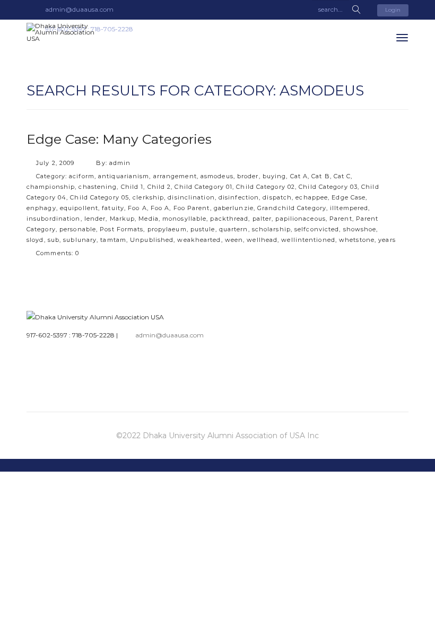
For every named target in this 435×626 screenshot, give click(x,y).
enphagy (41, 208)
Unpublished (151, 240)
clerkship (148, 197)
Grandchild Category (291, 208)
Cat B (320, 176)
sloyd (35, 240)
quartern (233, 229)
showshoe (360, 229)
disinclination (191, 197)
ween (234, 240)
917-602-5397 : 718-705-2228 (71, 335)
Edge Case (349, 197)
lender (95, 218)
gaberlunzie (234, 208)
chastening (98, 186)
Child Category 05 (99, 197)
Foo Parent (191, 208)
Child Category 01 (203, 186)
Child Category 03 (328, 186)
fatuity (113, 208)
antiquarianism (123, 176)
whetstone (357, 240)
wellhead (262, 240)
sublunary (80, 240)
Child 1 (132, 186)
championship (51, 186)
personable (77, 229)
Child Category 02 (265, 186)
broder (248, 176)
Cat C (342, 176)
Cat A (299, 176)
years (387, 240)
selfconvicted (316, 229)
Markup (122, 218)
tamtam (113, 240)
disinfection (239, 197)
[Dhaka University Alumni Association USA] (66, 32)
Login (393, 9)
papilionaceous (300, 218)
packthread (229, 218)
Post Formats (121, 229)
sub (53, 240)
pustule (202, 229)
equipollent (79, 208)
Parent (340, 218)
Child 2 (159, 186)
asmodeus (217, 176)
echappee (311, 197)
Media (148, 218)
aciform (81, 176)
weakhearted (199, 240)
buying (274, 176)
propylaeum (167, 229)
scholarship (271, 229)
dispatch (277, 197)
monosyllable (184, 218)
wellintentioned (308, 240)
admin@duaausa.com (169, 335)
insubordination (54, 218)
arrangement (175, 176)
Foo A (137, 208)
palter (262, 218)
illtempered (349, 208)
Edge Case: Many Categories (119, 139)
